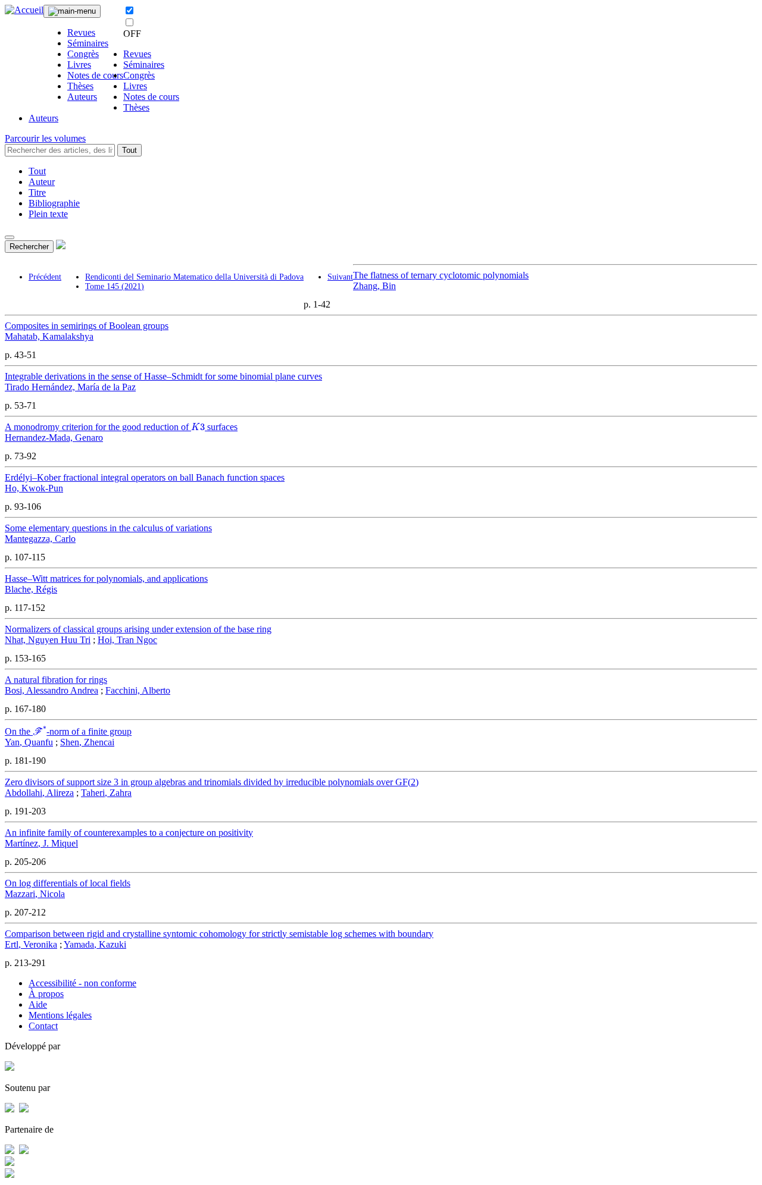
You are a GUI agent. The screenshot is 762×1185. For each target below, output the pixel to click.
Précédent (45, 276)
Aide (38, 1004)
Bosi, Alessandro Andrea (51, 690)
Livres (79, 64)
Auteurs (82, 97)
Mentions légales (60, 1015)
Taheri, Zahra (106, 793)
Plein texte (48, 214)
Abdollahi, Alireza (39, 793)
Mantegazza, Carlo (40, 539)
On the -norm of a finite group (68, 731)
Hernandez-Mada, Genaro (54, 437)
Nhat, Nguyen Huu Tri (47, 640)
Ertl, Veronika (31, 944)
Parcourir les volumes (45, 138)
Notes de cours (95, 75)
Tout (129, 150)
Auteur (42, 182)
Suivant (340, 276)
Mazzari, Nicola (35, 894)
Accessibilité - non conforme (82, 983)
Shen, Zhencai (87, 742)
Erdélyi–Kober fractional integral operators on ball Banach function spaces (145, 477)
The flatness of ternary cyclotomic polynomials (441, 275)
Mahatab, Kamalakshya (49, 336)
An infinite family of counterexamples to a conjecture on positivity (129, 832)
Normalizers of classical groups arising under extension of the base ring (138, 629)
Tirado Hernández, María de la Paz (70, 387)
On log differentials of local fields (67, 883)
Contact (43, 1026)
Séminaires (87, 43)
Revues (81, 32)
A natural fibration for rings (56, 680)
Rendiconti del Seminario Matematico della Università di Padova (194, 276)
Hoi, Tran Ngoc (127, 640)
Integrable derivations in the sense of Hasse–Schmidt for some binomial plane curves (163, 376)
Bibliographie (54, 203)
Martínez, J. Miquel (41, 843)
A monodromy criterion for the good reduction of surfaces (121, 427)
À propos (46, 994)
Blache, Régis (31, 589)
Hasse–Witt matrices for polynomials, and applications (106, 578)
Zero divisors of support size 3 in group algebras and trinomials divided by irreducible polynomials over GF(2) (212, 782)
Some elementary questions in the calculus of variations (108, 528)
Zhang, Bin (374, 286)
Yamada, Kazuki (95, 944)
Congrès (83, 54)
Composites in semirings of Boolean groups (86, 326)
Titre (37, 192)
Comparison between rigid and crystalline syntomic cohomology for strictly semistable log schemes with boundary (219, 934)
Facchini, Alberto (137, 690)
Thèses (80, 86)
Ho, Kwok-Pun (34, 488)
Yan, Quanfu (29, 742)
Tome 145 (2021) (114, 286)
